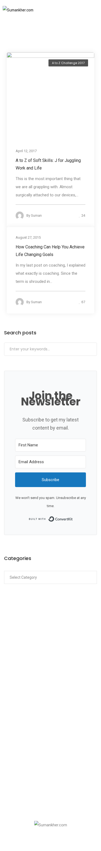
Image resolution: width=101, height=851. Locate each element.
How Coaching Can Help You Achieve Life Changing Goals (50, 250)
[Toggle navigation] (88, 10)
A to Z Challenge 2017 (68, 63)
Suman (36, 215)
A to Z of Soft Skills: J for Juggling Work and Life (48, 164)
